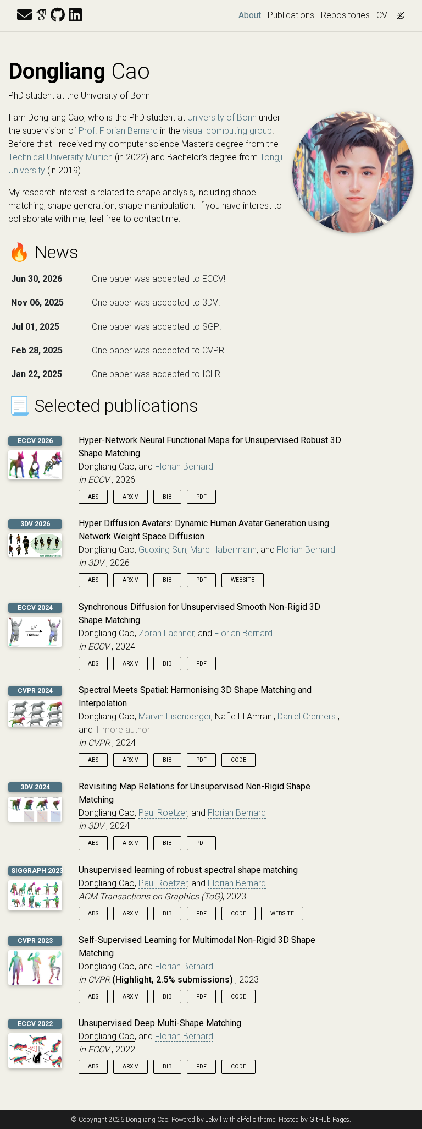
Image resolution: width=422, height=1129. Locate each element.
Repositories (345, 15)
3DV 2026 (35, 524)
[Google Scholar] (41, 15)
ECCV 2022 (35, 1024)
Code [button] (238, 759)
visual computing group (227, 131)
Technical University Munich (60, 157)
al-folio (246, 1119)
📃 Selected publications (103, 405)
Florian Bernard (184, 466)
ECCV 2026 (35, 441)
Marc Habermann (223, 549)
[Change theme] (398, 12)
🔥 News (43, 252)
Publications (291, 15)
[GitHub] (58, 15)
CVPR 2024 (35, 691)
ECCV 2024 (35, 608)
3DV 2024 (35, 787)
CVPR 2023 (35, 941)
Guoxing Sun (162, 549)
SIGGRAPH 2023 (37, 871)
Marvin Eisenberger (174, 716)
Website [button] (242, 579)
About (251, 14)
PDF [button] (201, 496)
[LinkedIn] (75, 15)
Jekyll (213, 1119)
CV (381, 15)
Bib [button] (167, 496)
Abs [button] (93, 496)
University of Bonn (222, 117)
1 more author (122, 729)
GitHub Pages (329, 1119)
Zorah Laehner (166, 633)
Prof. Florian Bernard (118, 131)
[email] (24, 15)
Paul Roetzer (162, 813)
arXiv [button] (130, 496)
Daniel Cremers (306, 716)
